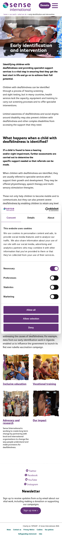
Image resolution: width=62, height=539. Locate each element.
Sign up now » (30, 510)
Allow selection (31, 318)
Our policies (49, 530)
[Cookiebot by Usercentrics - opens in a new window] (45, 209)
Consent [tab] (11, 217)
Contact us (17, 530)
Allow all (31, 310)
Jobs (40, 534)
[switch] (54, 277)
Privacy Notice (28, 530)
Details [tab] (31, 217)
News (9, 530)
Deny (31, 327)
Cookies (40, 530)
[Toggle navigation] (55, 6)
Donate (44, 5)
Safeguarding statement (27, 534)
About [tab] (51, 217)
